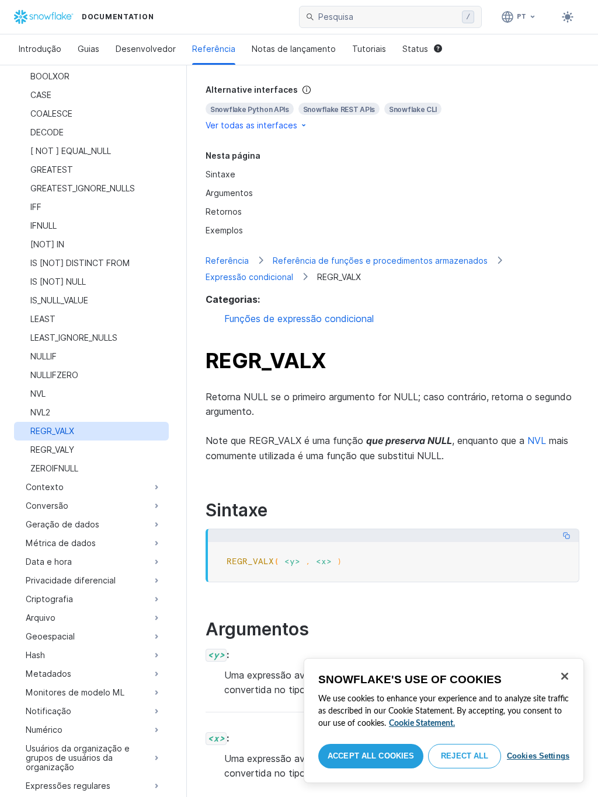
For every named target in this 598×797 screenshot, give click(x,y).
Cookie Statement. (422, 723)
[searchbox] (387, 16)
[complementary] (392, 107)
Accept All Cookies (371, 755)
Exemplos (224, 230)
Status (415, 49)
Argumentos (229, 193)
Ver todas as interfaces (251, 125)
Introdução (40, 49)
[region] (444, 720)
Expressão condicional (249, 277)
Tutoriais (369, 49)
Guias (88, 49)
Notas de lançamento (294, 49)
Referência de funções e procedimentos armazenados (380, 260)
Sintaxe (220, 174)
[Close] (565, 676)
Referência (213, 49)
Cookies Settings (538, 755)
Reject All (464, 755)
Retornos (224, 211)
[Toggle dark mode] (567, 17)
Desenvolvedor (146, 49)
